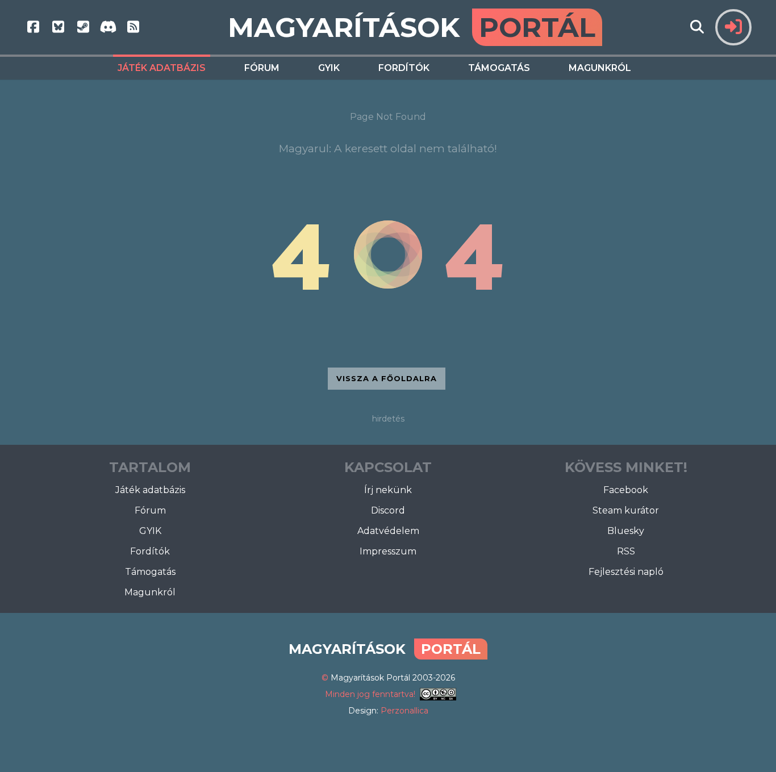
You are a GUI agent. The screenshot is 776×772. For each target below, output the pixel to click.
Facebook (625, 490)
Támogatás (499, 67)
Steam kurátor (626, 510)
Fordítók (403, 67)
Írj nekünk (388, 490)
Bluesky (625, 530)
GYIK (329, 67)
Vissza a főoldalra (386, 378)
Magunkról (600, 67)
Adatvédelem (388, 530)
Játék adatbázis (162, 67)
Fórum (261, 67)
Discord (388, 510)
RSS (626, 551)
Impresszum (388, 551)
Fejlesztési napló (626, 571)
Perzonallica (404, 711)
